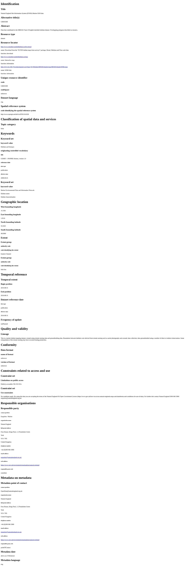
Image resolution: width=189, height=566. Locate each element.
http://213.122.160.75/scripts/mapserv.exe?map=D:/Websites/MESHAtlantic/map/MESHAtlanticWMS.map (34, 67)
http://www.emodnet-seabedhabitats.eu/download (16, 47)
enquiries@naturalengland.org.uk (11, 457)
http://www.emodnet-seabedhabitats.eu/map (14, 57)
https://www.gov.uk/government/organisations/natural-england (20, 465)
